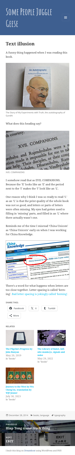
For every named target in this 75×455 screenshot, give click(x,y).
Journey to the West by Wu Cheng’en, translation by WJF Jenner (20, 389)
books (36, 415)
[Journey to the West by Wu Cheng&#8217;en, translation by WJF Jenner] (20, 376)
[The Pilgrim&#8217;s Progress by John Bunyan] (20, 338)
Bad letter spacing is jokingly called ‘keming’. (40, 294)
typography (59, 415)
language (44, 415)
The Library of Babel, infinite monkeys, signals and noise (51, 352)
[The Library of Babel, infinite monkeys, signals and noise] (52, 338)
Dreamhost (29, 450)
